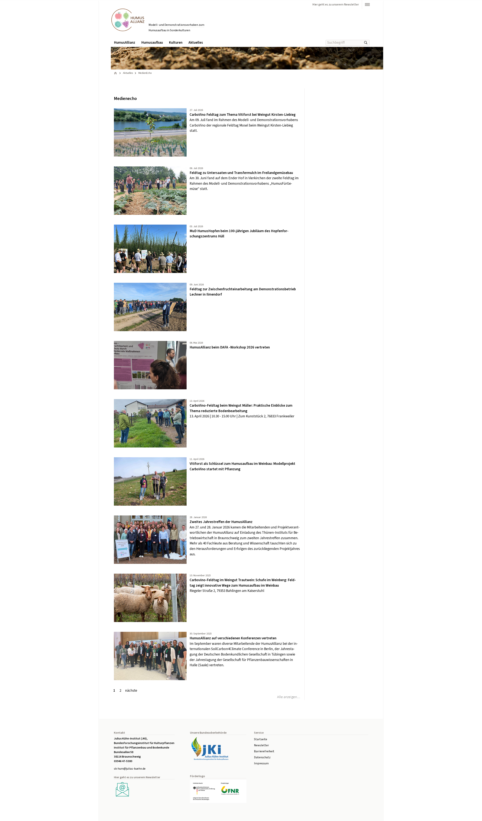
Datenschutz (262, 757)
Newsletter (261, 745)
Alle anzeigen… (288, 697)
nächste (131, 690)
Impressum (261, 763)
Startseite (260, 739)
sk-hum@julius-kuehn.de (130, 769)
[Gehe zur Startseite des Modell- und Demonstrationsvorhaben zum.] (128, 20)
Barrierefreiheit (264, 751)
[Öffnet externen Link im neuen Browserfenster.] (218, 748)
